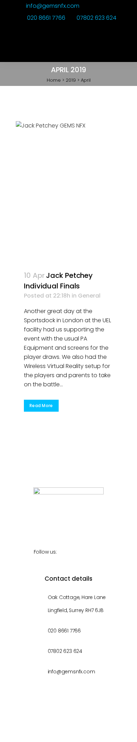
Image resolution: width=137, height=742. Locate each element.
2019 (71, 80)
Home (54, 80)
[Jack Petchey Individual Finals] (68, 191)
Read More (41, 406)
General (89, 296)
